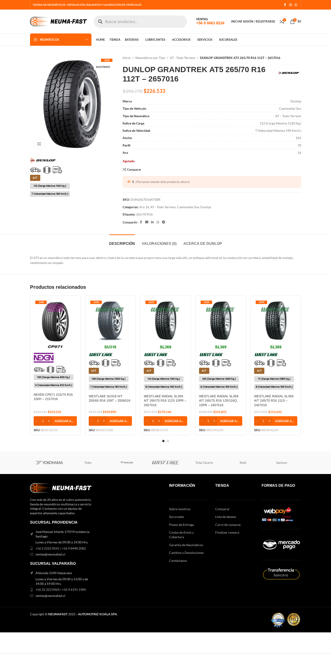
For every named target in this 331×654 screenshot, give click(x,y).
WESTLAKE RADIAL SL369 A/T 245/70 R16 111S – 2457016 (273, 400)
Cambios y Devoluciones (186, 553)
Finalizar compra (227, 532)
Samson (281, 462)
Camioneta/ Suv (188, 207)
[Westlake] (165, 462)
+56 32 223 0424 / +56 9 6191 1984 (60, 589)
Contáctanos (178, 561)
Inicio (127, 58)
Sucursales (176, 517)
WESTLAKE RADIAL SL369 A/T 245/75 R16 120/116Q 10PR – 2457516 (218, 400)
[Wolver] (126, 462)
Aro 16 (144, 207)
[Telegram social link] (164, 222)
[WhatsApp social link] (296, 5)
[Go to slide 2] (168, 441)
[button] (55, 421)
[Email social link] (147, 222)
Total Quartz (204, 462)
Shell (243, 462)
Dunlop (205, 207)
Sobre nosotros (179, 509)
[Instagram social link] (290, 5)
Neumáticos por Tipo (150, 58)
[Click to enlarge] (39, 143)
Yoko (87, 462)
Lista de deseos (225, 517)
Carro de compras (228, 525)
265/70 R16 (144, 214)
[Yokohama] (49, 462)
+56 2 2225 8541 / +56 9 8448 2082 (60, 548)
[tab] (122, 241)
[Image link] (60, 487)
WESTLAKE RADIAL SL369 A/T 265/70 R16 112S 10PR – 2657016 (165, 400)
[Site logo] (58, 21)
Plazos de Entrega (181, 525)
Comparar (222, 509)
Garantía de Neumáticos (186, 545)
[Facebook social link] (285, 5)
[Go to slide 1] (163, 441)
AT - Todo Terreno (182, 58)
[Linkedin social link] (152, 222)
